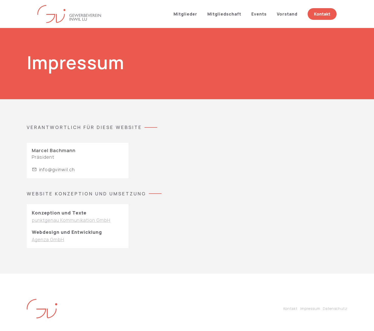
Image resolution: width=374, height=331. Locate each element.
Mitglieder (185, 14)
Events (259, 14)
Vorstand (287, 14)
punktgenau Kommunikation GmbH (71, 220)
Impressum (310, 308)
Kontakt (290, 308)
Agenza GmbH (48, 239)
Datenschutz (335, 308)
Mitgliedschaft (224, 14)
